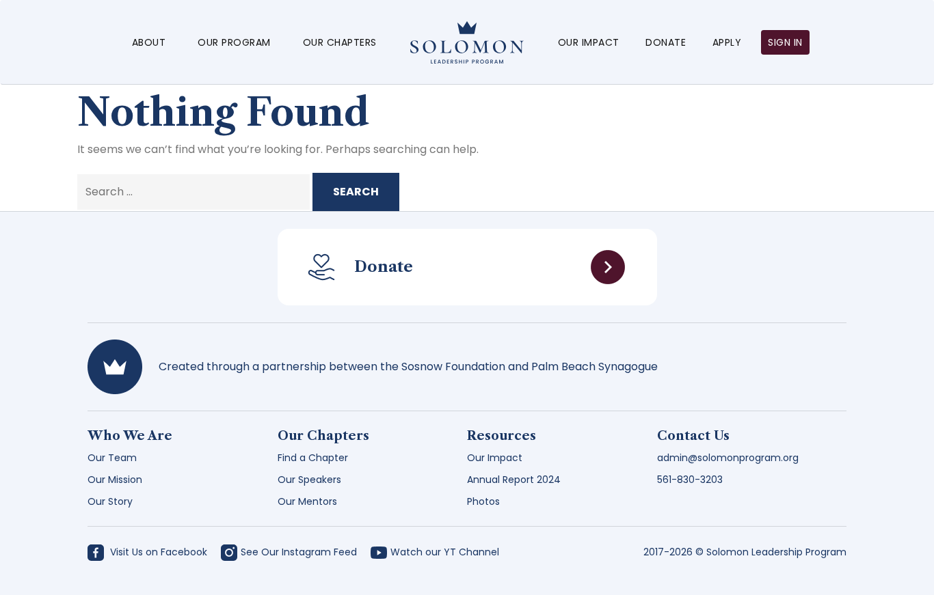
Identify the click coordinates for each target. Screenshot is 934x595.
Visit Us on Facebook (157, 552)
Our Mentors (307, 501)
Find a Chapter (313, 458)
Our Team (112, 458)
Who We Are (130, 435)
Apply (727, 42)
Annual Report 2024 (514, 479)
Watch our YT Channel (444, 552)
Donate (665, 42)
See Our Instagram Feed (299, 552)
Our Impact (588, 42)
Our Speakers (309, 479)
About (149, 42)
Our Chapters (340, 42)
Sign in (785, 42)
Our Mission (115, 479)
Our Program (234, 42)
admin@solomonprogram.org (728, 458)
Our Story (110, 501)
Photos (483, 501)
